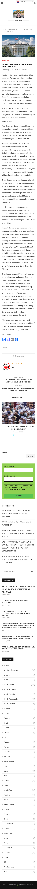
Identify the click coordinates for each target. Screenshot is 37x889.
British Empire (19, 685)
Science (19, 829)
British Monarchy (19, 689)
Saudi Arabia (19, 824)
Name (9, 466)
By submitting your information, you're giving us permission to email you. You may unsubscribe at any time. (18, 487)
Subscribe (18, 495)
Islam (5, 348)
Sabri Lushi (14, 70)
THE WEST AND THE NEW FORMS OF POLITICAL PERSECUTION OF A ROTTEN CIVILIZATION (17, 559)
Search (4, 453)
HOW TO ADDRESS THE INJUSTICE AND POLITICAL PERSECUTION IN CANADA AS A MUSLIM (18, 534)
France (19, 747)
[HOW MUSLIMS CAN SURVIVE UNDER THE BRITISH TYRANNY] (18, 413)
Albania (19, 665)
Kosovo (19, 785)
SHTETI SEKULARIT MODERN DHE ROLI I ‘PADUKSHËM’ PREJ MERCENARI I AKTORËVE (17, 514)
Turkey (19, 857)
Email (9, 476)
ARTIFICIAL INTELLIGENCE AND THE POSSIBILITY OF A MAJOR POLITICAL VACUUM (18, 648)
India (19, 766)
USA (19, 872)
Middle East (19, 790)
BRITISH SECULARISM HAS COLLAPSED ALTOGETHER (15, 602)
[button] (4, 418)
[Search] (35, 3)
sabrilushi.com (18, 886)
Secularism (19, 833)
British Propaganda (19, 699)
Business (19, 709)
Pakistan (19, 809)
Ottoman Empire (19, 805)
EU (19, 737)
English (19, 728)
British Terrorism (19, 704)
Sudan (19, 843)
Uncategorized (19, 867)
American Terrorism (19, 670)
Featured (19, 742)
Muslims (19, 795)
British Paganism (19, 694)
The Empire (19, 848)
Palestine (19, 814)
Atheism (19, 675)
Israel (19, 776)
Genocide (19, 752)
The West (19, 853)
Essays (19, 733)
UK (19, 862)
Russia (19, 819)
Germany (19, 757)
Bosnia (19, 680)
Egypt (19, 723)
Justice (19, 781)
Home (4, 29)
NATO (19, 800)
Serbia (19, 838)
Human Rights (19, 761)
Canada (19, 713)
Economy (19, 718)
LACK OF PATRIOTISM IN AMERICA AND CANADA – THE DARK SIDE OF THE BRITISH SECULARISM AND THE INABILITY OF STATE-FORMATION (18, 626)
